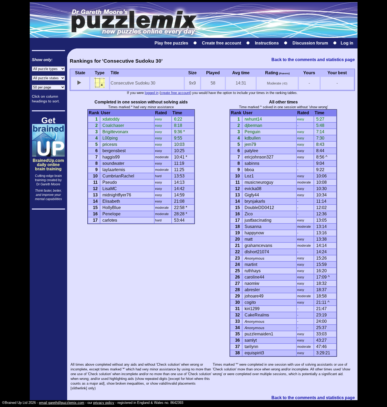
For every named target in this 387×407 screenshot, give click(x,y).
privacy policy (103, 403)
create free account (175, 93)
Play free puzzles (171, 43)
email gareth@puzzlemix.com (61, 403)
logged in (151, 93)
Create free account (221, 43)
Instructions (267, 43)
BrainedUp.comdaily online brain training (48, 160)
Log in (347, 43)
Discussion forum (310, 43)
